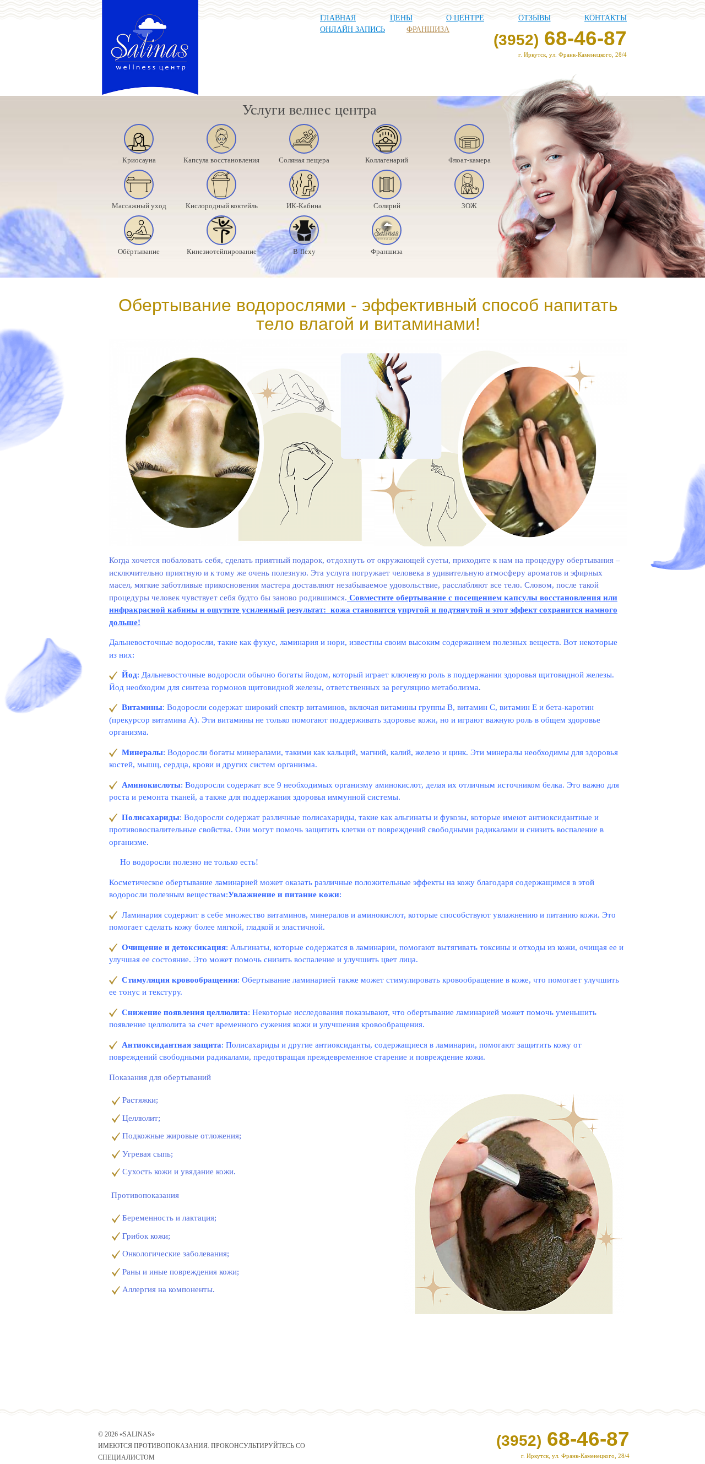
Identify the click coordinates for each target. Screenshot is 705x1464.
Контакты (605, 18)
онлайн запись (352, 29)
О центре (465, 18)
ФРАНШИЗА (427, 29)
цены (401, 18)
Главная (338, 18)
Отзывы (534, 18)
